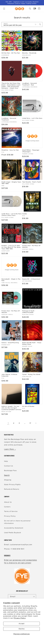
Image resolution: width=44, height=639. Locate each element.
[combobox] (22, 24)
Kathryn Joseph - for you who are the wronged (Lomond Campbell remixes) (11, 408)
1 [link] (8, 423)
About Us (8, 502)
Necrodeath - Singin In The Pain (11, 279)
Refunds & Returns (11, 489)
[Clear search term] (35, 24)
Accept (21, 623)
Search (7, 475)
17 (30, 423)
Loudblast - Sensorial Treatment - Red (29, 84)
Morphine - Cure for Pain (10, 150)
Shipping (7, 480)
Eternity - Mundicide (29, 53)
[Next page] (36, 423)
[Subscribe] (33, 596)
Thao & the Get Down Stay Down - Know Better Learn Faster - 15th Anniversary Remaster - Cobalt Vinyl (11, 85)
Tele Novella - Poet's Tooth (31, 182)
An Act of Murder (28, 406)
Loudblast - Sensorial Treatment (9, 119)
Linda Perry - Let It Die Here (32, 118)
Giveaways (7, 555)
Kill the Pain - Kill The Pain (11, 53)
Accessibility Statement (13, 528)
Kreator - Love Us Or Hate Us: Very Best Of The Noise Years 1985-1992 (11, 247)
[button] (4, 8)
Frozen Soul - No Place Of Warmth (31, 246)
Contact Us (8, 466)
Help (6, 461)
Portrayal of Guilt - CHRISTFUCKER (28, 311)
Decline (21, 629)
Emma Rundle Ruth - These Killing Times (31, 343)
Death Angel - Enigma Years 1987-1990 (11, 182)
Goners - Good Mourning (10, 342)
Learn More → (10, 449)
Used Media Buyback (12, 532)
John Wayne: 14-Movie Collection (9, 375)
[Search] (40, 24)
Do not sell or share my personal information (17, 522)
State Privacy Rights (12, 484)
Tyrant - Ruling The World (31, 374)
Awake (24, 214)
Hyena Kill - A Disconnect (31, 279)
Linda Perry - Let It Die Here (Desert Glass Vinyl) (12, 214)
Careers (7, 507)
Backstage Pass (10, 470)
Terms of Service (10, 511)
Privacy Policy (20, 618)
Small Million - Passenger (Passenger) (30, 150)
